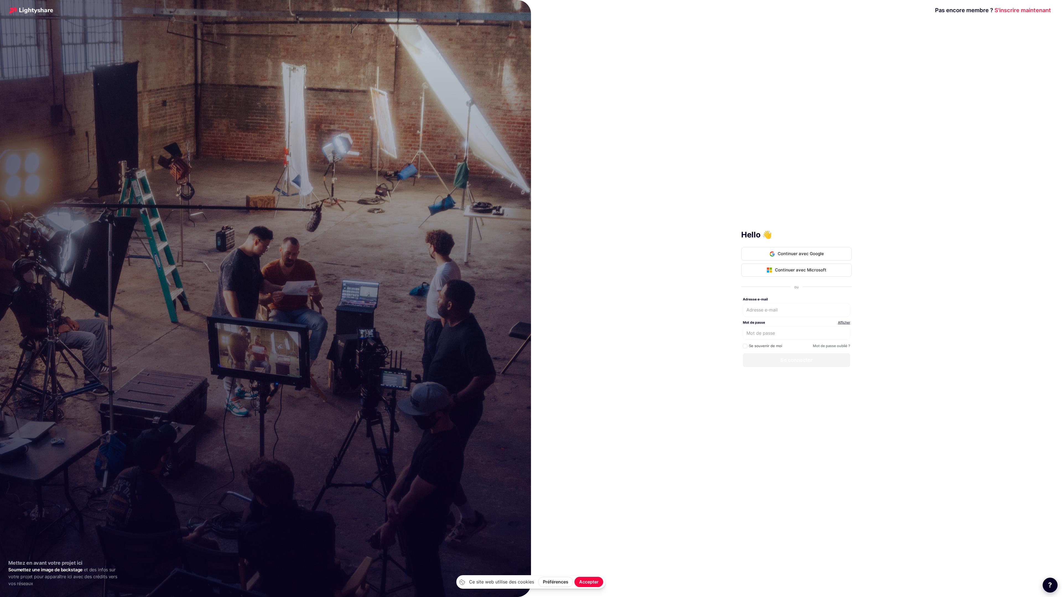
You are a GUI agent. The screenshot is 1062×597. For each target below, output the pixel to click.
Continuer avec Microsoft (800, 270)
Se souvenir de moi (765, 346)
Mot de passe (754, 322)
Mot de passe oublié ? (831, 346)
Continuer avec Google (801, 253)
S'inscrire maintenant (993, 10)
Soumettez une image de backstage (45, 569)
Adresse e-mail (755, 299)
